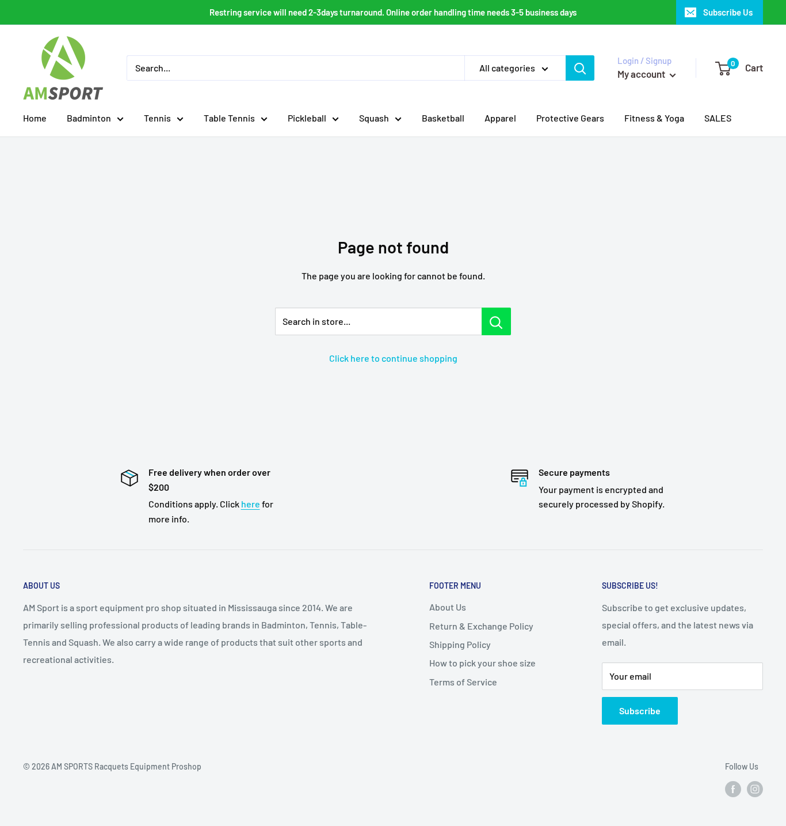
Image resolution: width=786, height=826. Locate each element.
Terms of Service (463, 681)
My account (642, 73)
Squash (374, 117)
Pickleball (307, 117)
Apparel (500, 117)
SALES (717, 117)
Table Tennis (229, 117)
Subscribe (640, 710)
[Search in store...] (496, 321)
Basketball (443, 117)
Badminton (89, 117)
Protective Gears (570, 117)
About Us (447, 606)
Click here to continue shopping (393, 358)
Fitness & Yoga (654, 117)
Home (35, 117)
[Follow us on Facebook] (733, 788)
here (250, 503)
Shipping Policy (460, 644)
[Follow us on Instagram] (755, 788)
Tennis (157, 117)
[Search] (580, 68)
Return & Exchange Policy (481, 625)
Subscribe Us (728, 12)
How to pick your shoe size (482, 662)
